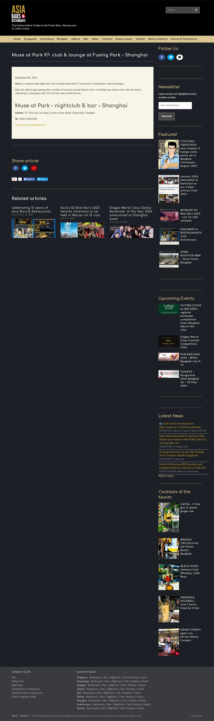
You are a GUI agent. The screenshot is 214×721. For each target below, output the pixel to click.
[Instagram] (179, 57)
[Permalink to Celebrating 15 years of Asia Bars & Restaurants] (34, 228)
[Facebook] (161, 57)
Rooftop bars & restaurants (26, 689)
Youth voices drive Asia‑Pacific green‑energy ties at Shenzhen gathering (180, 425)
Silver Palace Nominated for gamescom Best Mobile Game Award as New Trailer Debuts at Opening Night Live (182, 439)
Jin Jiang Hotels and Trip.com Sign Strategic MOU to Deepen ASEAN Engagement (181, 454)
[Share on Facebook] (16, 168)
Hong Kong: (83, 681)
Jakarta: (81, 689)
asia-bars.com (110, 716)
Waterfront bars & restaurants (27, 693)
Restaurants (18, 681)
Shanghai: (82, 701)
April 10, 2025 (68, 218)
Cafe (125, 677)
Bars (14, 677)
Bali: (79, 693)
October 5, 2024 (118, 222)
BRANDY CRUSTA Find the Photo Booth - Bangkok (189, 546)
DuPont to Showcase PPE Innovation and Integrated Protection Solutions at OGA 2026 (182, 466)
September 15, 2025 (22, 215)
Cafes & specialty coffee (24, 697)
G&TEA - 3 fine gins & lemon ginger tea (190, 508)
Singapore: (82, 677)
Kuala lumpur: (84, 704)
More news (166, 476)
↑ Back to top (196, 716)
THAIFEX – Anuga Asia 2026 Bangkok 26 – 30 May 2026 (189, 378)
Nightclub (115, 677)
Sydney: (81, 708)
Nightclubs (17, 685)
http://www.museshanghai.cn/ (30, 125)
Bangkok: (81, 685)
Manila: (80, 697)
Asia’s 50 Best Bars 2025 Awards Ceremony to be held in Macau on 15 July (80, 211)
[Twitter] (170, 57)
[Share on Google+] (34, 168)
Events (143, 677)
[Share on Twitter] (25, 168)
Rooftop (133, 677)
